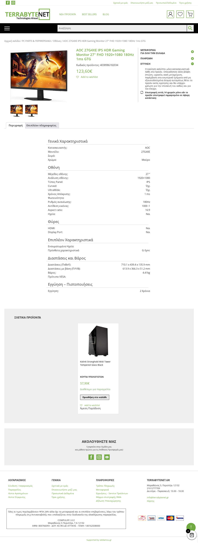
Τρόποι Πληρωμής (105, 485)
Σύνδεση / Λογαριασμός (20, 485)
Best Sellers (89, 14)
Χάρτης (150, 500)
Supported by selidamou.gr (99, 540)
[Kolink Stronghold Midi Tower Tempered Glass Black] (98, 341)
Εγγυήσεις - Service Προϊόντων (112, 493)
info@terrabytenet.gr (158, 497)
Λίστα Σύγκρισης (16, 497)
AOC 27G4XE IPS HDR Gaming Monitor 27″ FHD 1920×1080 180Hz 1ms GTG (105, 54)
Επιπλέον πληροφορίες (41, 125)
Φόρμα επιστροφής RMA (108, 497)
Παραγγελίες (14, 489)
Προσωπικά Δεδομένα (63, 493)
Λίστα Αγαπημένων (18, 493)
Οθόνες (57, 40)
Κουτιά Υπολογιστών (92, 376)
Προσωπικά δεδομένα (166, 3)
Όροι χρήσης (185, 3)
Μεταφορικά (102, 489)
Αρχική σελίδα (12, 40)
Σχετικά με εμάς (120, 3)
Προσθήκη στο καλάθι (94, 397)
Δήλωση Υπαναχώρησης (108, 500)
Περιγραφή (16, 125)
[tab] (15, 125)
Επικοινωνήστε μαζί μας (142, 3)
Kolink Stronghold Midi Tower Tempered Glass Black (95, 363)
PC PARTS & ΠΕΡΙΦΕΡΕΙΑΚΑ (36, 40)
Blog (106, 14)
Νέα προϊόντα (67, 14)
